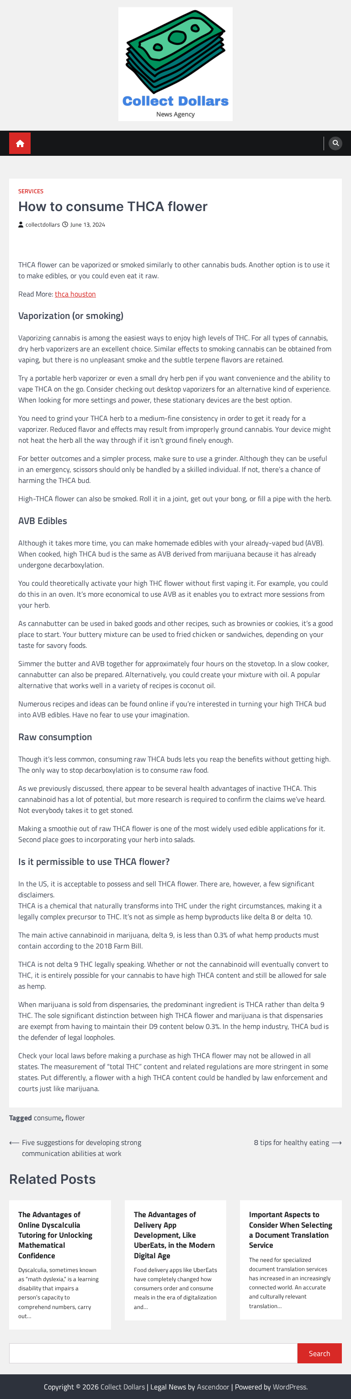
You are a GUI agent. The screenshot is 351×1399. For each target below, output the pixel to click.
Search (319, 1353)
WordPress (289, 1386)
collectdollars (43, 224)
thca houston (75, 293)
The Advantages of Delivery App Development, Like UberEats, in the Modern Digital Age (174, 1235)
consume (48, 1117)
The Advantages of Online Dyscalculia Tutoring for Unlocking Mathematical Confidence (55, 1235)
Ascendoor (213, 1386)
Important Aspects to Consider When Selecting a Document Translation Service (290, 1229)
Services (30, 191)
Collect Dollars (123, 1386)
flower (75, 1117)
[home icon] (20, 143)
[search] (335, 143)
